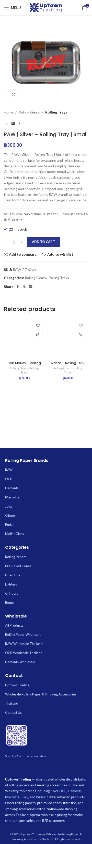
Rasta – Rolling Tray (67, 363)
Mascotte (12, 497)
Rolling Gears (29, 112)
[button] (37, 334)
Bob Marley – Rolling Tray (24, 365)
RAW (9, 470)
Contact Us (13, 712)
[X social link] (24, 286)
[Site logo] (46, 7)
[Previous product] (7, 123)
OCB (8, 479)
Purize (9, 525)
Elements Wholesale (20, 662)
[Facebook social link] (18, 286)
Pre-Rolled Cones (18, 566)
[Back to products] (13, 123)
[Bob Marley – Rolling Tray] (24, 338)
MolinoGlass (14, 534)
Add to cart (43, 242)
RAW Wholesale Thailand (24, 644)
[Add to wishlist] (37, 325)
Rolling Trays (56, 112)
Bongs (9, 602)
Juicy (9, 506)
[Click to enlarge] (13, 95)
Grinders (11, 593)
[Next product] (19, 123)
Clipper (10, 515)
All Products (14, 625)
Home (8, 112)
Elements (12, 488)
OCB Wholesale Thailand (23, 653)
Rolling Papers (15, 557)
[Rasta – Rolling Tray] (67, 338)
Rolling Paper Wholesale (23, 634)
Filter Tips (12, 575)
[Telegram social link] (30, 286)
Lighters (11, 584)
